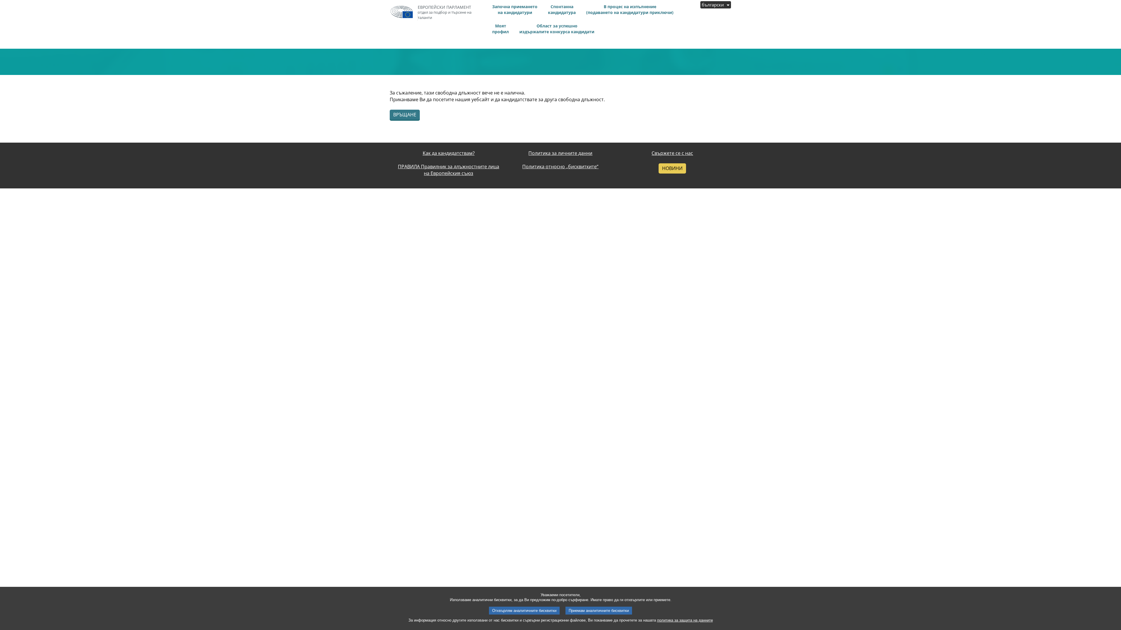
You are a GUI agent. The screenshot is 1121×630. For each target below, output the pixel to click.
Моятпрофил (500, 28)
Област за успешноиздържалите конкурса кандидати (556, 28)
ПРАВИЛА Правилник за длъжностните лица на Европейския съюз (448, 169)
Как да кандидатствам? (449, 153)
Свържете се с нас (672, 153)
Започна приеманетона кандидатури (514, 9)
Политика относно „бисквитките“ (560, 166)
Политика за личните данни (560, 153)
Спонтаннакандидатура (562, 9)
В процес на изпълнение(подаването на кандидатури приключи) (629, 9)
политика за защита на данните (685, 620)
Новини (672, 168)
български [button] (713, 5)
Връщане (404, 114)
